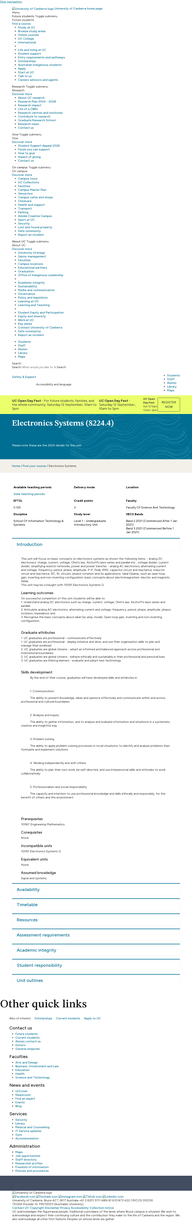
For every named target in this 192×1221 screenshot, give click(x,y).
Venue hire (25, 193)
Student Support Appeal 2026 (39, 145)
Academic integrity (31, 282)
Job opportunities (27, 1156)
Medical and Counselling (32, 1127)
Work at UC (26, 320)
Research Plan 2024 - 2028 (37, 101)
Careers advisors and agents (38, 80)
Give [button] (15, 134)
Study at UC (26, 27)
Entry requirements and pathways (41, 57)
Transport (25, 208)
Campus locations (30, 264)
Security (24, 223)
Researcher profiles (29, 1163)
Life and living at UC (32, 50)
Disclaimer (52, 1208)
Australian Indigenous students (40, 65)
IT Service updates (28, 1131)
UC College (26, 38)
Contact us (26, 127)
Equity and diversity (32, 316)
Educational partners (32, 267)
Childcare (25, 201)
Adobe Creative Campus (35, 216)
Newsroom (23, 1095)
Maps (21, 356)
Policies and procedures (32, 1171)
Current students (68, 1018)
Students (24, 341)
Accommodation (27, 1138)
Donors (20, 1045)
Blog (18, 1106)
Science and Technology (32, 1077)
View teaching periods (29, 494)
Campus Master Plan (32, 190)
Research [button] (18, 86)
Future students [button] (23, 16)
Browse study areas (32, 31)
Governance (26, 294)
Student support (29, 53)
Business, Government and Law (37, 1066)
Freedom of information (32, 1167)
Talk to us (25, 76)
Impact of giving (29, 157)
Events (20, 1102)
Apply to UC (92, 1018)
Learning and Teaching (34, 305)
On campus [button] (20, 167)
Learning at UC (28, 301)
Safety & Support (24, 377)
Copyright (37, 1208)
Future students (26, 1034)
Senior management (32, 256)
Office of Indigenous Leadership (40, 275)
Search (16, 367)
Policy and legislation (33, 297)
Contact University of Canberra (40, 327)
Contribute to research (34, 116)
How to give (26, 153)
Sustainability (27, 286)
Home (16, 466)
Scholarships (27, 61)
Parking (23, 212)
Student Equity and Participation (41, 312)
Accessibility (80, 1208)
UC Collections (28, 182)
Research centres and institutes (40, 112)
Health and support (31, 205)
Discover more (22, 94)
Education (22, 1070)
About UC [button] (19, 241)
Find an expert (25, 1098)
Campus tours (28, 178)
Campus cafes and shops (35, 197)
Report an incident (31, 234)
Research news (28, 124)
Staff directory (26, 1159)
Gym (18, 1134)
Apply (22, 68)
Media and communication (36, 290)
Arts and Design (26, 1062)
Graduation (26, 271)
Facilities (24, 186)
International (27, 42)
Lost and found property (35, 227)
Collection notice (101, 1208)
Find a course (21, 23)
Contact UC (20, 1208)
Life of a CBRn (28, 109)
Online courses (28, 35)
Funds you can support (34, 149)
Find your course (34, 466)
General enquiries (27, 1049)
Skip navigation (11, 2)
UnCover (21, 1091)
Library (23, 353)
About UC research (31, 98)
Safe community (29, 231)
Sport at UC (26, 219)
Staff (22, 345)
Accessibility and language (53, 384)
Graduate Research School (37, 120)
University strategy (31, 252)
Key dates (25, 324)
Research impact (29, 105)
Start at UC (26, 72)
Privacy (65, 1208)
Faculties (24, 260)
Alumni (22, 349)
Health (20, 1073)
